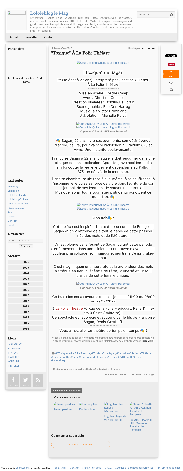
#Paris (74, 357)
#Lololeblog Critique (105, 357)
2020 (26, 295)
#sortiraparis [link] (121, 337)
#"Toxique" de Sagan (103, 353)
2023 (26, 278)
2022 (26, 284)
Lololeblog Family (17, 195)
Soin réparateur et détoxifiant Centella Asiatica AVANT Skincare (88, 369)
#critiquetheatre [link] (71, 340)
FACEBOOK (14, 348)
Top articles (60, 467)
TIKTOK (13, 352)
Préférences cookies (168, 467)
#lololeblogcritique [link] (92, 340)
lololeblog (13, 186)
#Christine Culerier (127, 353)
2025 (26, 267)
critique (12, 216)
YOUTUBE (13, 361)
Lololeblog (13, 190)
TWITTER (13, 357)
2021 (26, 289)
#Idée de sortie (60, 357)
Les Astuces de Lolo (18, 203)
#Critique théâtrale (129, 357)
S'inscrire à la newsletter (67, 390)
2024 (26, 273)
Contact (49, 37)
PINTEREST (14, 365)
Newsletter (31, 37)
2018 (26, 306)
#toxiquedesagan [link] (73, 337)
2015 (26, 322)
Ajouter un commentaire (80, 444)
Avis (10, 212)
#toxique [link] (89, 337)
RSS (37, 385)
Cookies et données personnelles (134, 467)
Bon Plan (12, 220)
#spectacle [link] (143, 337)
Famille (11, 225)
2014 (26, 328)
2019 (26, 300)
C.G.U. (108, 467)
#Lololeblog (58, 360)
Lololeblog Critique (18, 199)
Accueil (14, 37)
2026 (26, 261)
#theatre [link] (57, 337)
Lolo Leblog (22, 467)
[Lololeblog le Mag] (17, 20)
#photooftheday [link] (133, 340)
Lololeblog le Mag (49, 13)
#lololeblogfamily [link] (113, 340)
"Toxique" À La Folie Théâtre (81, 53)
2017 (26, 311)
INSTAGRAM (15, 344)
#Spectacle (85, 357)
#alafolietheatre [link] (104, 337)
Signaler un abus (92, 467)
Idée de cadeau (16, 207)
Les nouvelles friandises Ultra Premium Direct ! (127, 374)
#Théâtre (145, 353)
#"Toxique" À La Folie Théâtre (72, 353)
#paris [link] (132, 337)
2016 (26, 317)
